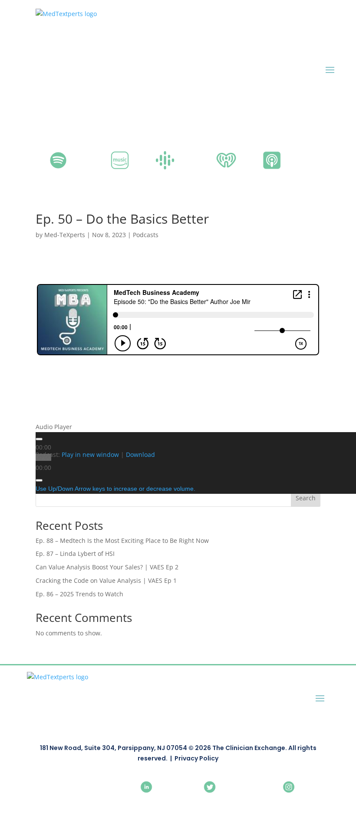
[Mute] (39, 480)
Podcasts (145, 235)
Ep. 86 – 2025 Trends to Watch (79, 594)
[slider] (115, 489)
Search (306, 498)
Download (140, 454)
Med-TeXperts (64, 235)
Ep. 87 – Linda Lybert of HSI (75, 553)
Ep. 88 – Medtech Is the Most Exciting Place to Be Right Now (122, 540)
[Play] (39, 439)
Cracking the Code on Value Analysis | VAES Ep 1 (106, 580)
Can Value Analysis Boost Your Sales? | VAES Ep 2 (107, 567)
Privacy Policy (196, 758)
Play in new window (90, 454)
